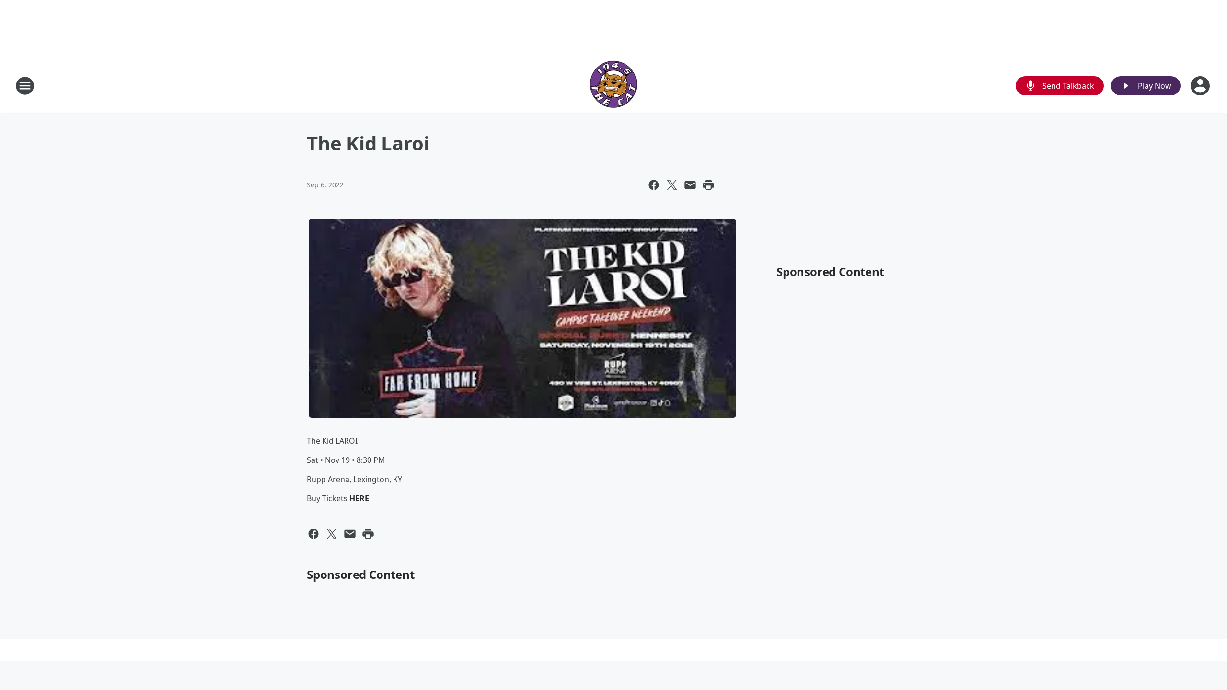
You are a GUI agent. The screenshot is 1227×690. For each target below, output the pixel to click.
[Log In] (1201, 85)
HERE (359, 498)
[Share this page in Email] (690, 185)
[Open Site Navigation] (25, 85)
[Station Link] (613, 85)
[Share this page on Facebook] (653, 185)
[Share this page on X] (672, 185)
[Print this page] (708, 185)
